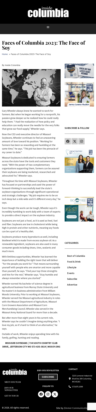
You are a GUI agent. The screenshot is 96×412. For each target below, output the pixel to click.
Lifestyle (71, 267)
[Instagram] (81, 141)
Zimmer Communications (77, 408)
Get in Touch (11, 395)
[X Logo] (75, 141)
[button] (48, 27)
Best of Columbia (76, 255)
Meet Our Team (12, 382)
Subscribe (72, 278)
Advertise (72, 284)
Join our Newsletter (11, 388)
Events (70, 273)
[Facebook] (68, 141)
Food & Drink (74, 261)
